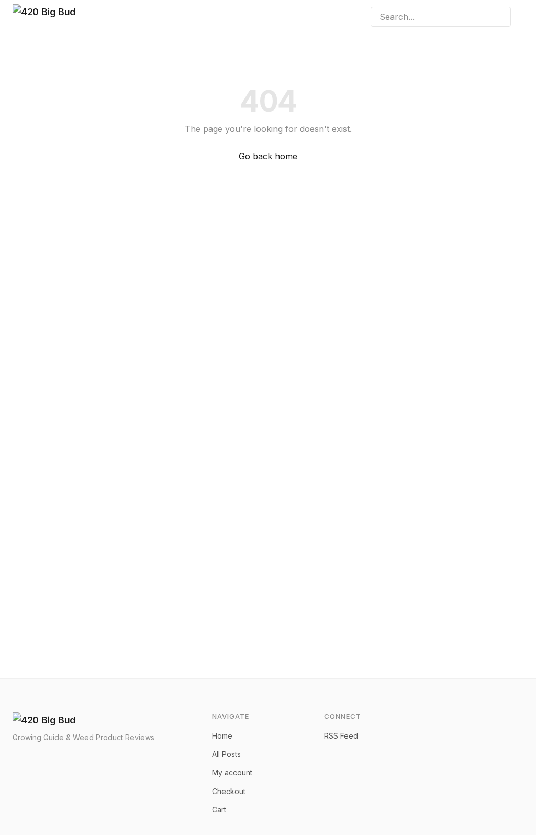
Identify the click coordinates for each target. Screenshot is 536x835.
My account (232, 772)
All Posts (226, 754)
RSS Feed (341, 735)
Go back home (268, 156)
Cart (219, 809)
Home (222, 735)
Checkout (228, 791)
